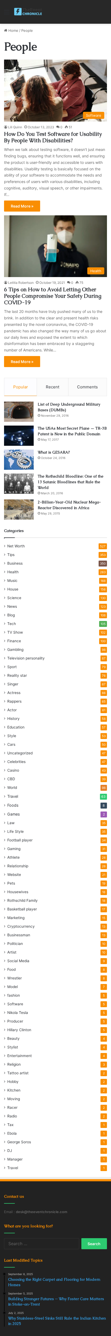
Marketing (16, 918)
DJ (9, 1150)
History (13, 718)
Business (15, 563)
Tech (11, 624)
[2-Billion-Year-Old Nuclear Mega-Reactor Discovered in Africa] (19, 509)
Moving (13, 1099)
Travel (12, 796)
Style (11, 736)
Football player (20, 840)
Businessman (18, 935)
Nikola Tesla (17, 1012)
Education (16, 727)
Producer (15, 1021)
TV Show (15, 632)
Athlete (13, 857)
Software (15, 1004)
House (12, 589)
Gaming (13, 849)
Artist (11, 952)
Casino (13, 770)
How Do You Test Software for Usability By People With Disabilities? (53, 137)
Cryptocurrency (21, 926)
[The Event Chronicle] (28, 12)
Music (12, 580)
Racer (12, 1107)
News (12, 606)
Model (12, 987)
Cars (11, 744)
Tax (10, 1125)
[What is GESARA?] (19, 460)
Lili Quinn (15, 127)
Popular (20, 386)
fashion (13, 995)
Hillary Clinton (19, 1030)
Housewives (17, 892)
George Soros (19, 1142)
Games (13, 814)
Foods (12, 805)
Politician (15, 943)
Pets (11, 883)
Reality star (17, 675)
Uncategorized (20, 753)
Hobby (13, 1081)
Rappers (14, 701)
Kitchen (13, 1090)
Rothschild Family (22, 900)
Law (11, 823)
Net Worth (16, 546)
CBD (11, 779)
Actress (13, 693)
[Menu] (6, 14)
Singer (12, 684)
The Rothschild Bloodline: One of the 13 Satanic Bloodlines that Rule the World (70, 482)
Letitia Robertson (21, 283)
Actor (12, 710)
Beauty (13, 1038)
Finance (14, 641)
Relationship (17, 866)
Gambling (15, 649)
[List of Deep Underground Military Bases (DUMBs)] (19, 412)
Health (13, 572)
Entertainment (19, 1056)
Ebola (12, 1133)
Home (12, 30)
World (12, 787)
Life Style (15, 831)
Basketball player (22, 909)
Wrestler (14, 978)
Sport (12, 667)
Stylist (12, 1047)
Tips (11, 555)
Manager (15, 1159)
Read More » (22, 206)
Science (14, 598)
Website (14, 874)
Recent (52, 386)
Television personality (26, 658)
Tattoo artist (18, 1073)
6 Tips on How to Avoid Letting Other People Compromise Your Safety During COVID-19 (52, 296)
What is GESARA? (54, 452)
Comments (87, 386)
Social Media (18, 961)
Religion (14, 1064)
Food (11, 969)
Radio (12, 1116)
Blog (11, 615)
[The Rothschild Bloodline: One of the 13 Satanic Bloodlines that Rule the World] (19, 484)
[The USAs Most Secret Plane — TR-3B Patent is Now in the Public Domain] (19, 436)
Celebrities (16, 762)
